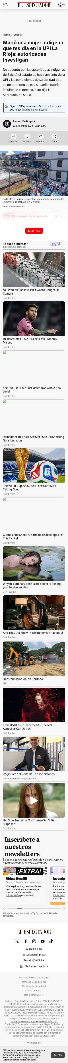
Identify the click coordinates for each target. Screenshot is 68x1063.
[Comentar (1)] (41, 137)
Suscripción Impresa (34, 954)
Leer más (34, 230)
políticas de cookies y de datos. (21, 1059)
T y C (34, 913)
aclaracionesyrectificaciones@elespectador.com (34, 1021)
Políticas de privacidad (34, 986)
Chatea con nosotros (36, 966)
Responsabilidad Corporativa (34, 977)
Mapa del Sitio (34, 948)
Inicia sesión (13, 895)
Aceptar (57, 1055)
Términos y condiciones (34, 982)
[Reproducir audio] (8, 237)
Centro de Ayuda (34, 990)
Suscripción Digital (34, 960)
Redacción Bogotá (24, 121)
